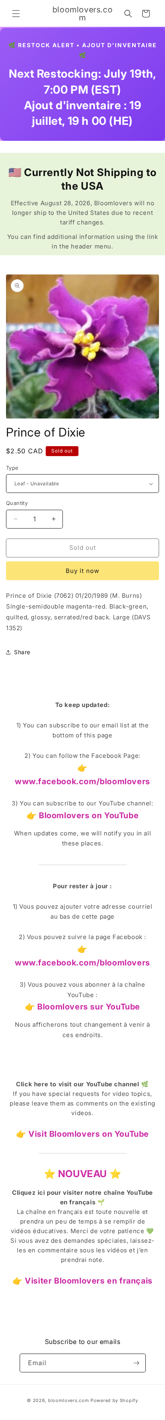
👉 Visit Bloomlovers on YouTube (82, 1134)
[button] (16, 13)
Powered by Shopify (114, 1400)
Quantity (17, 503)
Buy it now (82, 571)
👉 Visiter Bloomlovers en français (82, 1281)
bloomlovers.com (68, 1400)
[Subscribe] (136, 1363)
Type (12, 468)
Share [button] (22, 652)
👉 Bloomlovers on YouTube (82, 815)
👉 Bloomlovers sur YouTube (82, 1006)
